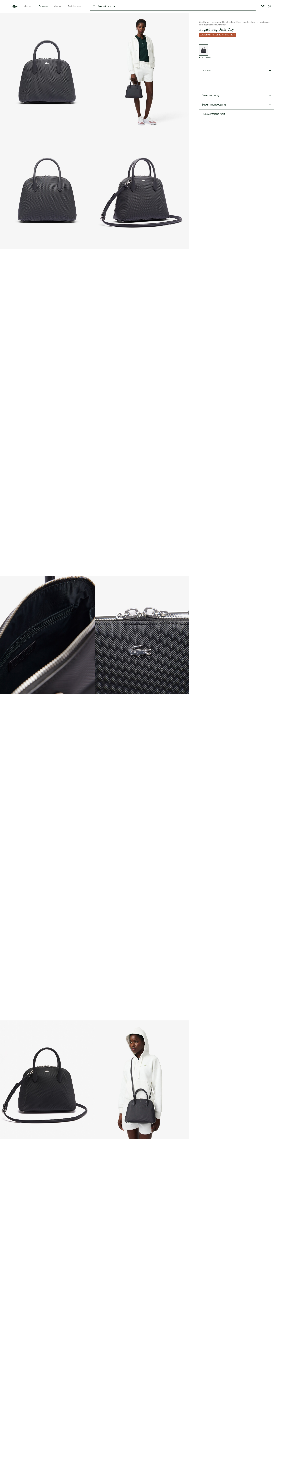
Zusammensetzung (214, 104)
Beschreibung (210, 95)
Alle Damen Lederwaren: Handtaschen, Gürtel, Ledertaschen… (227, 22)
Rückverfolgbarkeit (213, 114)
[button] (269, 6)
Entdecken (74, 6)
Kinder (58, 6)
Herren (28, 6)
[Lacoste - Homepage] (15, 7)
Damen (43, 6)
